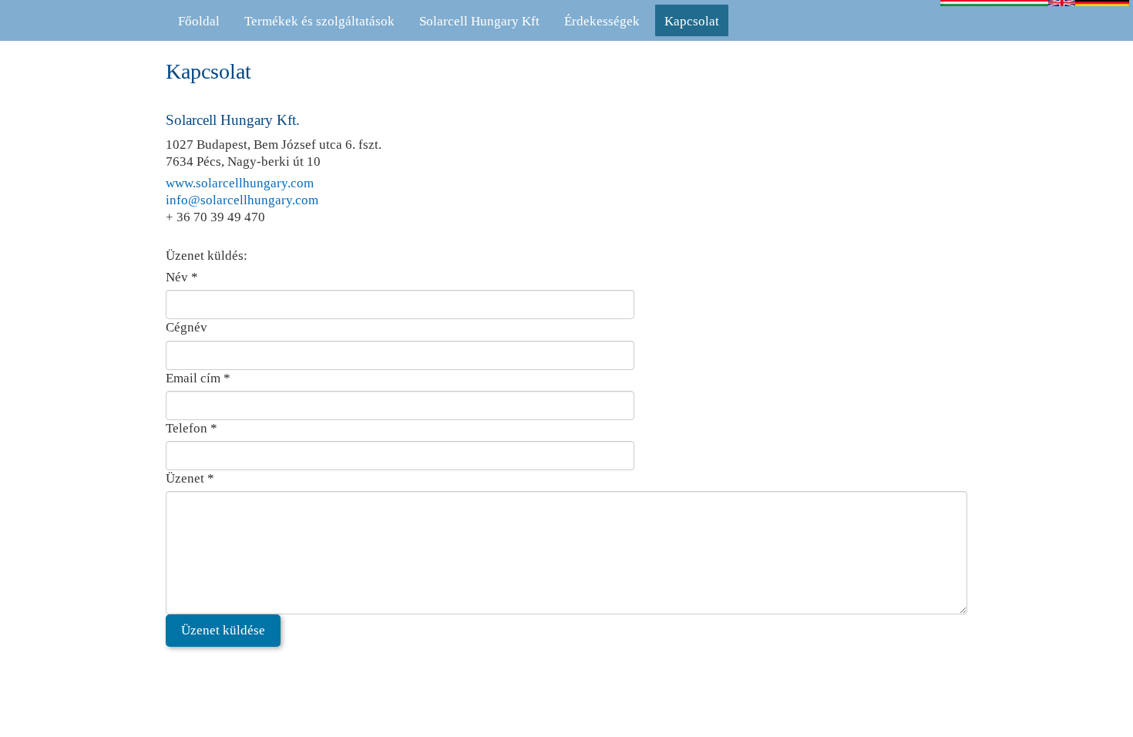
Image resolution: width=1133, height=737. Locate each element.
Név (182, 277)
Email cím (198, 378)
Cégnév (186, 327)
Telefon (191, 428)
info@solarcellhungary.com (242, 200)
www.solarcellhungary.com (240, 183)
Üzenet (190, 478)
